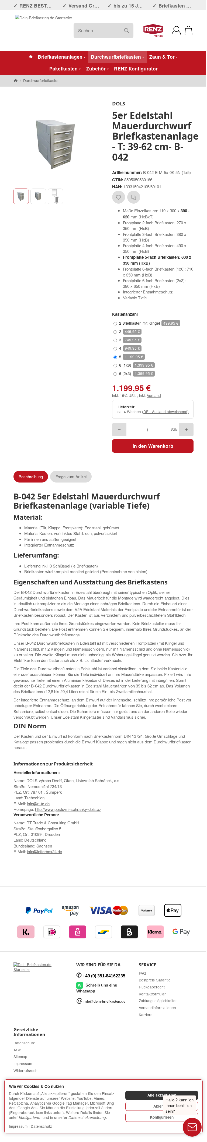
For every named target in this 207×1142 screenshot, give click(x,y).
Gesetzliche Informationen (29, 1032)
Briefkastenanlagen (60, 56)
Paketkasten (63, 68)
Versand (154, 395)
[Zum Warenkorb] (189, 31)
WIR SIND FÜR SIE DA (98, 964)
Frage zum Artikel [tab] (71, 476)
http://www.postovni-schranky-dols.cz (68, 809)
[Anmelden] (176, 31)
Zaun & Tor (162, 56)
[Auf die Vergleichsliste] (133, 197)
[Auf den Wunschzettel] (118, 197)
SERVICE (147, 964)
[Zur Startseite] (43, 30)
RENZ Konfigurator (136, 68)
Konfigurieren (162, 1117)
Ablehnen (161, 1106)
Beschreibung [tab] (31, 476)
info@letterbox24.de (44, 851)
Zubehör (96, 68)
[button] (21, 196)
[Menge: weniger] (119, 429)
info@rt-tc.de (38, 803)
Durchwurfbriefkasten (116, 56)
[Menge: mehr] (186, 429)
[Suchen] (126, 30)
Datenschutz (41, 1126)
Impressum (18, 1126)
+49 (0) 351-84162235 (104, 976)
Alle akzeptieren (161, 1095)
